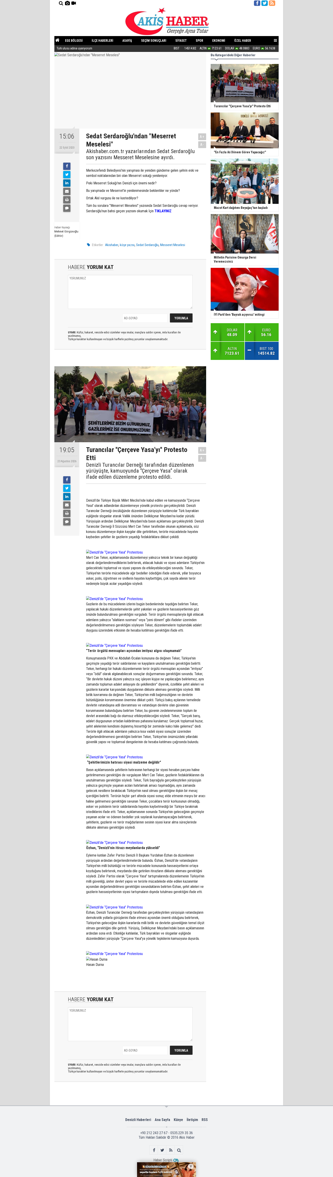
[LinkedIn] (66, 183)
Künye (178, 1120)
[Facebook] (66, 166)
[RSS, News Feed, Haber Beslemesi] (272, 3)
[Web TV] (73, 3)
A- (202, 144)
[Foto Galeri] (67, 3)
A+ (202, 136)
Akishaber (111, 245)
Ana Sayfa (162, 1120)
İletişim (192, 1120)
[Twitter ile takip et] (264, 3)
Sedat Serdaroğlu (147, 245)
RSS (205, 1120)
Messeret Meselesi (172, 245)
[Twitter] (66, 174)
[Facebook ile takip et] (257, 3)
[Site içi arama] (61, 3)
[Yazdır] (66, 199)
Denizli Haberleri (138, 1120)
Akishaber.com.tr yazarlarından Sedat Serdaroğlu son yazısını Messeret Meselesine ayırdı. (140, 154)
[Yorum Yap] (66, 208)
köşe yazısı (127, 245)
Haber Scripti (162, 1160)
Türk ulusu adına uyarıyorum (74, 48)
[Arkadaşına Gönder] (66, 191)
